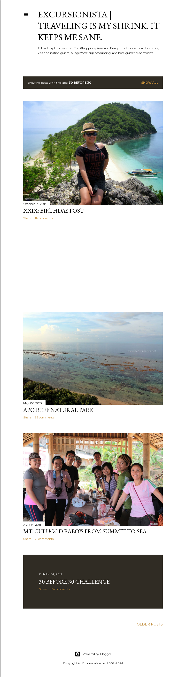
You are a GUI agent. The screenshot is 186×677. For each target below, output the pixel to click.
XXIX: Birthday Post (53, 210)
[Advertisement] (93, 266)
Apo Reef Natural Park (58, 410)
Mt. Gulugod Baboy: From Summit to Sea (85, 531)
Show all (149, 82)
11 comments (44, 218)
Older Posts (150, 624)
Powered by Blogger (97, 654)
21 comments (44, 539)
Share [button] (27, 218)
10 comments (60, 589)
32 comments (44, 417)
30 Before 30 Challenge (74, 581)
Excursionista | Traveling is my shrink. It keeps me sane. (99, 26)
